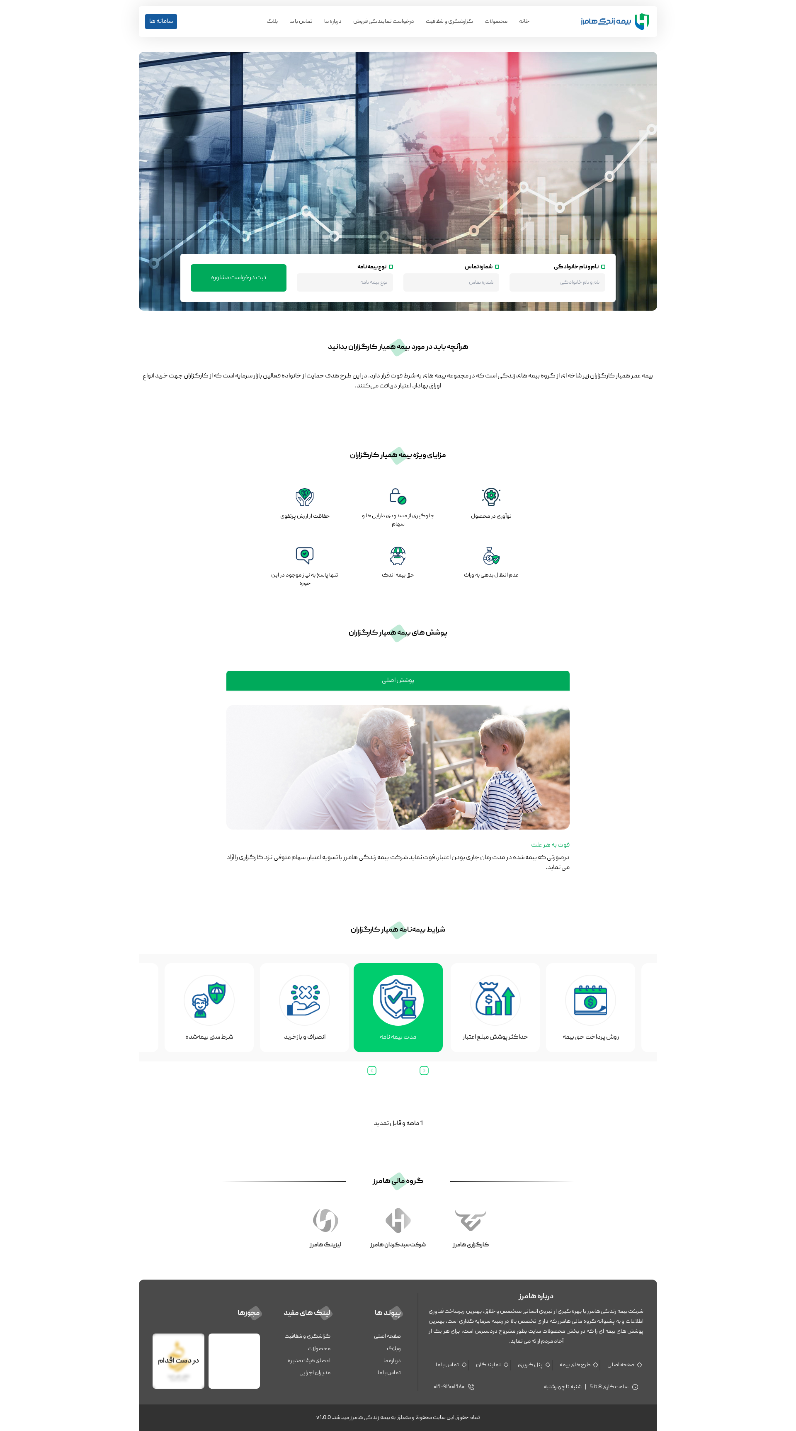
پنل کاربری (530, 1365)
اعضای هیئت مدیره (309, 1361)
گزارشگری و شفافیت (449, 21)
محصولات (496, 21)
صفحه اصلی (620, 1365)
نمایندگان (488, 1365)
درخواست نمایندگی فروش (383, 21)
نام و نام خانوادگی (576, 267)
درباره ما (392, 1361)
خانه (524, 21)
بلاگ (272, 21)
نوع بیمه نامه (371, 267)
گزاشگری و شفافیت (307, 1336)
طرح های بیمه (575, 1365)
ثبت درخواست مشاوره (238, 277)
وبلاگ (394, 1349)
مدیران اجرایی (314, 1373)
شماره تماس (479, 267)
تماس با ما (301, 21)
